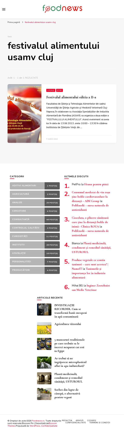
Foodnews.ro (38, 420)
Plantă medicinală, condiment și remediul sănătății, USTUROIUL (91, 247)
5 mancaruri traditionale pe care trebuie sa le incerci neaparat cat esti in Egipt (69, 345)
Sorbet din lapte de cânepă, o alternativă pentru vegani (67, 393)
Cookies (91, 420)
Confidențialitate (49, 425)
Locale (50, 90)
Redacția (67, 420)
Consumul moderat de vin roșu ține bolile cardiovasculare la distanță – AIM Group (91, 197)
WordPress (35, 425)
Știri (59, 90)
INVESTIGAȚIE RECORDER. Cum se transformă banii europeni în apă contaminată (70, 310)
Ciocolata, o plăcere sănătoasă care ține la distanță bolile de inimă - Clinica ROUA (90, 222)
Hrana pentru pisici (96, 184)
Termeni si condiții (99, 422)
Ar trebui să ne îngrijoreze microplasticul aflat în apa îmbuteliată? (70, 362)
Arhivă (80, 420)
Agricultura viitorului (67, 324)
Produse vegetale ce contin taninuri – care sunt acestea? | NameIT (90, 264)
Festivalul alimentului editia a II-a (71, 97)
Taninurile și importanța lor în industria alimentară (88, 273)
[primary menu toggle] (3, 9)
